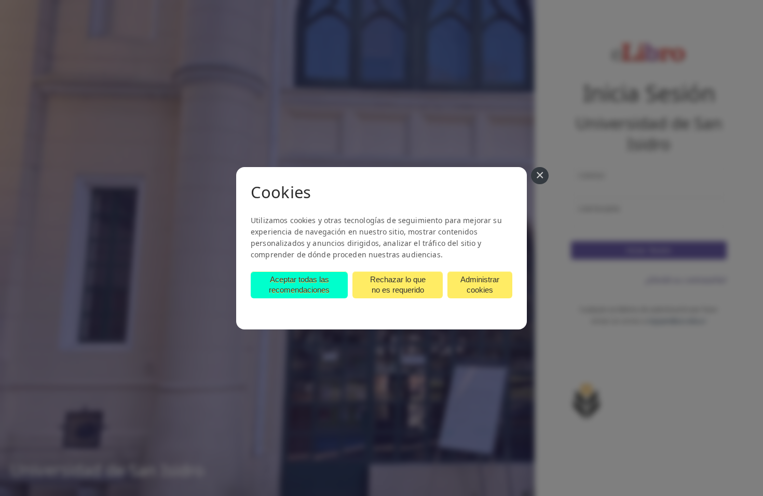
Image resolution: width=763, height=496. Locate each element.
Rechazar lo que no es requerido (398, 284)
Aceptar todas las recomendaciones (299, 284)
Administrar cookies (479, 284)
